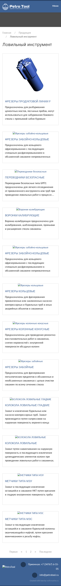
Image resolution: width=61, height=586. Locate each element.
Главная (6, 33)
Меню (55, 6)
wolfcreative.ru (53, 581)
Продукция (25, 33)
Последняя (45, 552)
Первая (13, 552)
